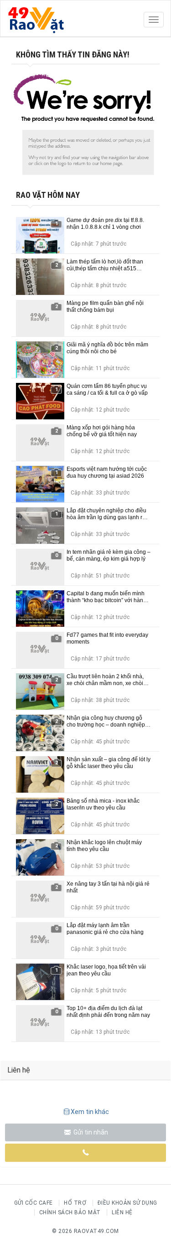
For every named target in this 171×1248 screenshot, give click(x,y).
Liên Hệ (122, 1212)
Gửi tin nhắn (90, 1132)
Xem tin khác (90, 1111)
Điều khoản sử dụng (127, 1203)
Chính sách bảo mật (70, 1212)
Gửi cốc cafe (33, 1203)
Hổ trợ (75, 1203)
